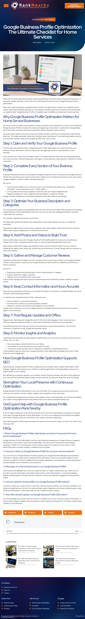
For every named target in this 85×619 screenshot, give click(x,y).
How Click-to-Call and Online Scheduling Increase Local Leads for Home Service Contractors (29, 548)
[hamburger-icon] (6, 5)
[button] (12, 512)
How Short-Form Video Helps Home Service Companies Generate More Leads (67, 548)
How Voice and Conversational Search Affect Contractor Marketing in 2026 (66, 561)
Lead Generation (38, 19)
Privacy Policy (79, 616)
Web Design (49, 19)
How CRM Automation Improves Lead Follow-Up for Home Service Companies (29, 561)
